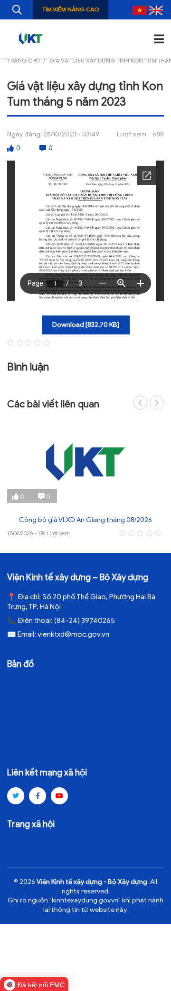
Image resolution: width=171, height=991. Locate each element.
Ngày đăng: (24, 134)
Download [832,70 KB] (85, 325)
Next (157, 403)
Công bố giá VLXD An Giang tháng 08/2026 (85, 520)
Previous (140, 403)
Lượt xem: (132, 134)
